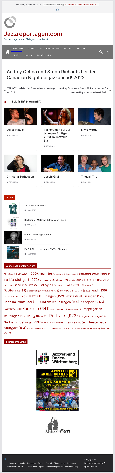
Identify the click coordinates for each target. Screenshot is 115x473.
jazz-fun (78, 291)
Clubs (16, 55)
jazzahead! (95, 290)
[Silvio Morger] (94, 109)
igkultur (52, 290)
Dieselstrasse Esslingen (38, 285)
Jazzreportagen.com (33, 33)
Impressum (43, 55)
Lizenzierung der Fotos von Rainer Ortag (62, 467)
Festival (81, 48)
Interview (66, 290)
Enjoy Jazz (63, 285)
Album (46, 273)
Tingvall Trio (89, 176)
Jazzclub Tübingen (46, 296)
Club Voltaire (86, 279)
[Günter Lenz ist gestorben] (13, 237)
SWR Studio (77, 322)
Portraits (33, 48)
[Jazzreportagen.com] (7, 52)
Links (27, 55)
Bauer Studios (72, 274)
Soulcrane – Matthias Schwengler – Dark (45, 220)
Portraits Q (31, 463)
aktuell (28, 273)
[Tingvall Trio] (94, 156)
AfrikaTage (10, 274)
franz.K (90, 285)
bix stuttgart (24, 279)
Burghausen (60, 280)
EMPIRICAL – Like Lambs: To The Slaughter (46, 249)
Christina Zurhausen (20, 176)
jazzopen (92, 302)
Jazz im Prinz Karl (22, 302)
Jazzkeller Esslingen (60, 302)
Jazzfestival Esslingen (84, 296)
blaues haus (46, 280)
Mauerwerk (74, 309)
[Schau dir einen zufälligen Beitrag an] (107, 52)
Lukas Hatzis (15, 129)
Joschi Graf (51, 176)
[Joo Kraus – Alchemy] (13, 208)
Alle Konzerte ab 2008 (15, 467)
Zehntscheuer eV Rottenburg (89, 328)
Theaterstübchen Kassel (39, 328)
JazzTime (13, 309)
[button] (40, 49)
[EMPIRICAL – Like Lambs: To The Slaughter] (13, 252)
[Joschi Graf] (57, 156)
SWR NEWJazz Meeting (54, 323)
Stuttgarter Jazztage (92, 316)
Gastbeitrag (53, 48)
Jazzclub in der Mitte (15, 296)
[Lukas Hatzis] (20, 109)
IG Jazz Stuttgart (36, 291)
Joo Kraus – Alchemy (35, 205)
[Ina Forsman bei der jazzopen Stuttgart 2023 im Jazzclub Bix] (57, 109)
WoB (69, 328)
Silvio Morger (90, 129)
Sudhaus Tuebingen (23, 322)
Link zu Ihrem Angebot (35, 467)
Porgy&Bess (38, 316)
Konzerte (18, 48)
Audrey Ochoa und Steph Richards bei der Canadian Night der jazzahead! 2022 (83, 90)
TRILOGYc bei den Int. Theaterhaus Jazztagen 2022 (31, 90)
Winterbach (58, 328)
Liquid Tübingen (58, 309)
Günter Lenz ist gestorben (37, 234)
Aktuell (68, 48)
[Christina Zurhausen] (20, 156)
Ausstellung (59, 274)
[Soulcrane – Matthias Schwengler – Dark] (13, 223)
